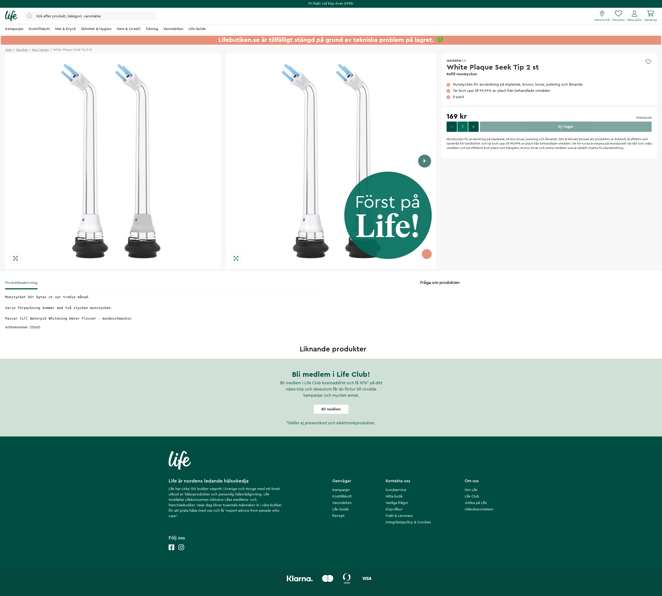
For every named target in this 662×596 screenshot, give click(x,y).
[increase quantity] (473, 127)
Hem (8, 49)
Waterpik (454, 60)
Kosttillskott (342, 496)
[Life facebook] (171, 552)
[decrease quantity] (452, 127)
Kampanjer (341, 490)
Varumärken (342, 503)
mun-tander (40, 49)
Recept (338, 516)
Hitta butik (394, 496)
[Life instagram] (181, 552)
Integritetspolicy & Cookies (408, 522)
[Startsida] (11, 16)
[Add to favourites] (648, 61)
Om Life (471, 490)
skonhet (22, 49)
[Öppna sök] (90, 16)
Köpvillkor (394, 509)
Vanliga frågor (397, 503)
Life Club (472, 496)
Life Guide (340, 509)
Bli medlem (331, 409)
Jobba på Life (476, 503)
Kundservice (396, 490)
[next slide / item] (424, 161)
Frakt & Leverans (399, 516)
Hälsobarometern (479, 509)
